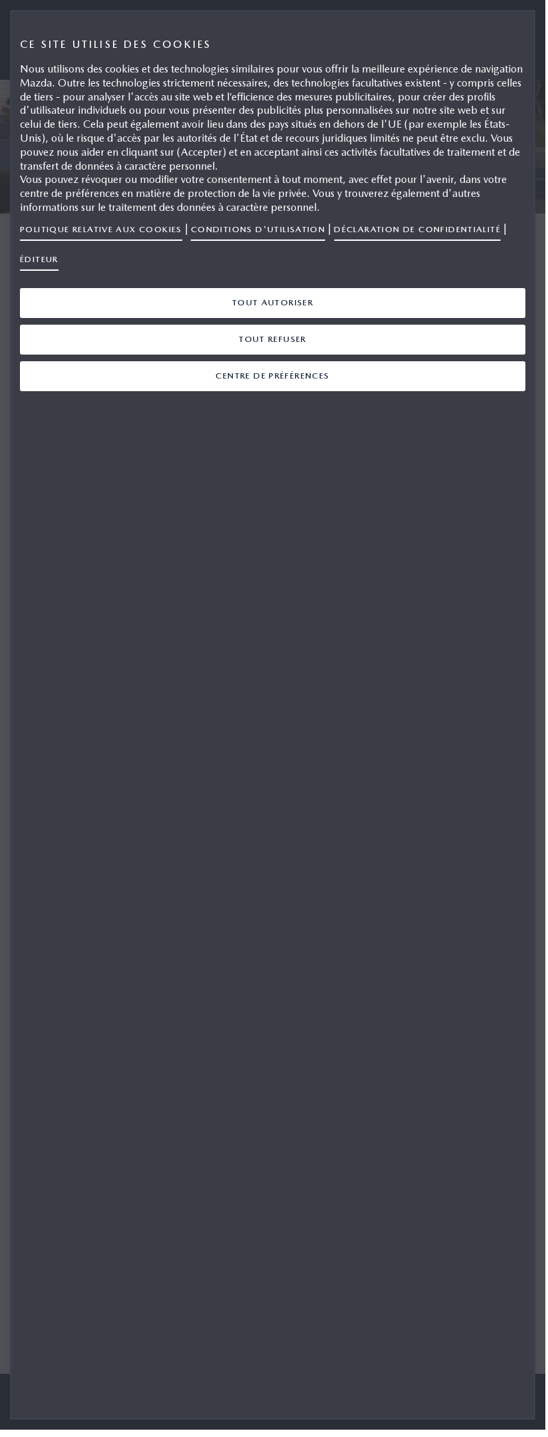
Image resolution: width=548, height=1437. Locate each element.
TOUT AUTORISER (273, 302)
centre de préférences (272, 376)
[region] (272, 715)
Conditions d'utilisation (258, 229)
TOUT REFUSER (273, 339)
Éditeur (39, 259)
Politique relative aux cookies (101, 229)
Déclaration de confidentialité (417, 229)
